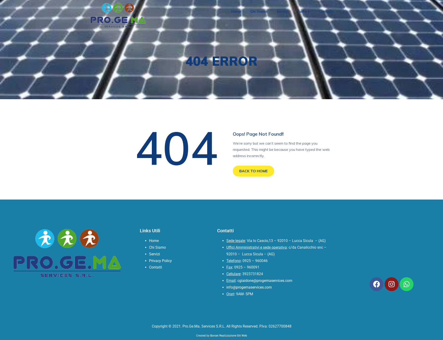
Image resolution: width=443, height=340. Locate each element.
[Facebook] (376, 284)
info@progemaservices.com (249, 287)
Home (236, 11)
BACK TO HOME (253, 171)
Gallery (303, 11)
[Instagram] (391, 284)
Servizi (282, 11)
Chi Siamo (258, 11)
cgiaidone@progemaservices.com (264, 280)
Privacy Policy (160, 261)
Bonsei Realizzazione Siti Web (228, 335)
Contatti (326, 11)
